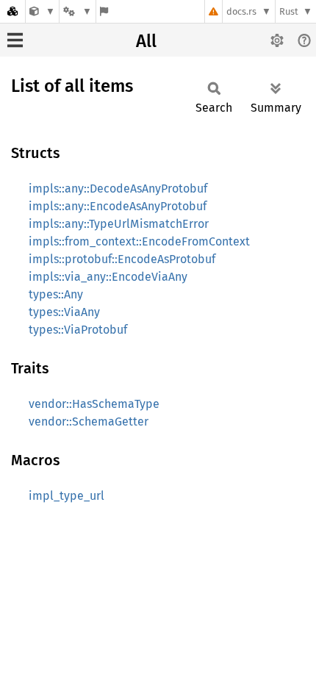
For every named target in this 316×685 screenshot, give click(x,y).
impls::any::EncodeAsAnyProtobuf (118, 206)
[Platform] (77, 11)
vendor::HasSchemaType (94, 404)
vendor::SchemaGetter (88, 421)
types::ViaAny (64, 312)
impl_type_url (66, 496)
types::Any (56, 294)
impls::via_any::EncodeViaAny (108, 277)
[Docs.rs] (12, 11)
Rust (288, 11)
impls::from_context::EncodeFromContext (139, 241)
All (146, 41)
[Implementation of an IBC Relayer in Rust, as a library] (42, 11)
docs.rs (241, 11)
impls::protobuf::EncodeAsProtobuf (122, 259)
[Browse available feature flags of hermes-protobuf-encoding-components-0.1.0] (104, 11)
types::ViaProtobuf (78, 330)
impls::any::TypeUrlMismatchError (119, 224)
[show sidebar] (15, 40)
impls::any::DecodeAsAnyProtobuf (118, 189)
